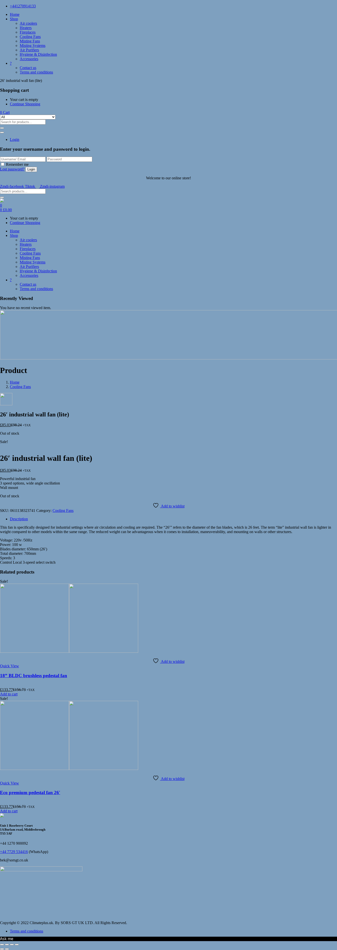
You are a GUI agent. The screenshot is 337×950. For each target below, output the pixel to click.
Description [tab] (19, 519)
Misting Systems (32, 45)
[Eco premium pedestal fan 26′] (69, 768)
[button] (5, 112)
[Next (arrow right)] (7, 949)
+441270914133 (23, 6)
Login (14, 139)
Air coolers (28, 23)
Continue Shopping (25, 104)
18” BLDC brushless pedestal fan (33, 675)
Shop (14, 19)
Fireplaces (28, 32)
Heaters (26, 28)
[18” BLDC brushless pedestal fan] (69, 651)
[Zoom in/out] (2, 944)
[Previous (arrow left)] (2, 949)
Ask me (6, 938)
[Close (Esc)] (17, 944)
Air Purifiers (29, 50)
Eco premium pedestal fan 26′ (30, 792)
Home (14, 14)
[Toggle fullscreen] (7, 944)
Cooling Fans (30, 37)
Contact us (28, 68)
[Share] (12, 944)
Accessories (29, 59)
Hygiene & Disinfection (38, 54)
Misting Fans (30, 41)
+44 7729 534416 (14, 852)
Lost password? (12, 169)
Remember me (17, 164)
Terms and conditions (36, 72)
